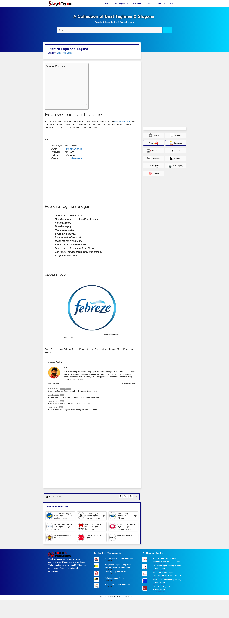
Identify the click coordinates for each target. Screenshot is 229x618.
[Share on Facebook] (120, 496)
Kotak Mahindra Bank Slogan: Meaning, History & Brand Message (74, 397)
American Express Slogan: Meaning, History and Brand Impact (73, 391)
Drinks (160, 4)
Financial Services (66, 388)
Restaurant (174, 4)
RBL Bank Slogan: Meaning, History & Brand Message (70, 403)
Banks (150, 4)
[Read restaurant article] (114, 560)
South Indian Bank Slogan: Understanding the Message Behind (73, 410)
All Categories (120, 4)
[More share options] (136, 496)
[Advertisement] (66, 85)
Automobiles (138, 4)
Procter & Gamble (122, 121)
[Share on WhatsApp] (131, 496)
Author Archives (129, 383)
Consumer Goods (64, 53)
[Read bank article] (163, 560)
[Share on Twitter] (125, 496)
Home (107, 4)
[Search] (167, 30)
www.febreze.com (74, 158)
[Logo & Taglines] (60, 3)
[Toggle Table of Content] (83, 106)
